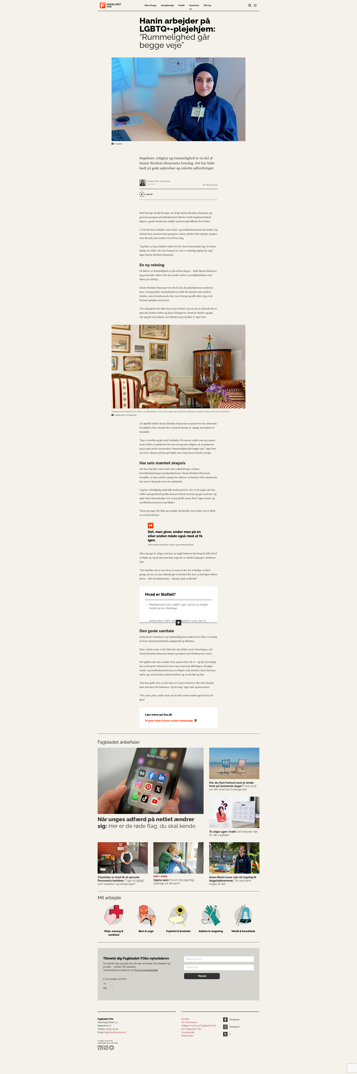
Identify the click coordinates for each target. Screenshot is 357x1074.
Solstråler (194, 5)
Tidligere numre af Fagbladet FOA (198, 1025)
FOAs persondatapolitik (146, 970)
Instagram (234, 1026)
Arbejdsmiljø (167, 5)
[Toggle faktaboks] (178, 622)
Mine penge (150, 5)
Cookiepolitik (187, 1032)
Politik (181, 5)
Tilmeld (202, 976)
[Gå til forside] (111, 5)
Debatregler (187, 1035)
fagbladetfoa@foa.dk (115, 1032)
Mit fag (207, 5)
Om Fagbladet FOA (191, 1029)
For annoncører (189, 1022)
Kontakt (185, 1019)
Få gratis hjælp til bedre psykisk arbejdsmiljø (169, 720)
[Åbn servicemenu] (255, 6)
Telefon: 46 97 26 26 (108, 1029)
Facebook (234, 1019)
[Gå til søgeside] (250, 5)
